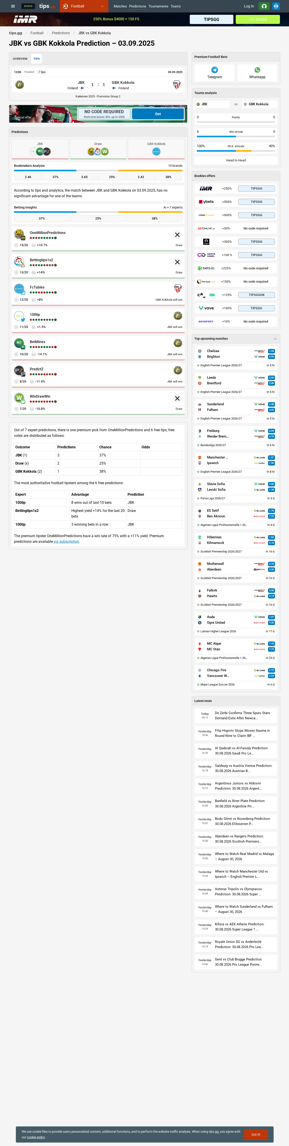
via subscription (66, 541)
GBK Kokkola (123, 82)
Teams (176, 6)
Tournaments (158, 6)
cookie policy (36, 1137)
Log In (249, 6)
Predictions (137, 6)
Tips (36, 58)
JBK (81, 82)
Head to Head (236, 160)
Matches (120, 6)
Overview (20, 58)
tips (47, 6)
